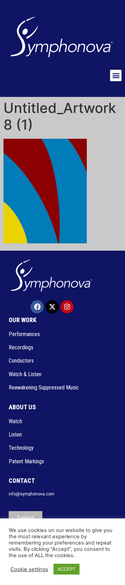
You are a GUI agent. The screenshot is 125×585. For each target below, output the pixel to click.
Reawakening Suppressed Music (44, 387)
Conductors (22, 360)
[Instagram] (67, 306)
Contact (22, 480)
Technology (21, 448)
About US (22, 407)
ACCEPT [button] (66, 569)
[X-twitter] (52, 306)
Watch (16, 421)
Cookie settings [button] (29, 569)
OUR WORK (22, 320)
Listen (16, 434)
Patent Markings (26, 461)
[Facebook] (37, 306)
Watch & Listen (25, 374)
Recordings (21, 347)
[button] (116, 75)
